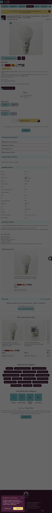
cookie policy (13, 504)
